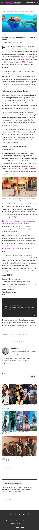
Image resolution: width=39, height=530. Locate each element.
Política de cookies (28, 520)
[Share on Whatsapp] (19, 341)
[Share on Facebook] (14, 341)
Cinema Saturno (24, 523)
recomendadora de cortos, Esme (13, 248)
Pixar (11, 334)
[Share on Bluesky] (23, 342)
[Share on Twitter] (16, 342)
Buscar (4, 373)
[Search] (37, 2)
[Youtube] (32, 2)
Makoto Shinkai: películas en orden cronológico (15, 431)
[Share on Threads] (21, 342)
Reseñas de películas (22, 334)
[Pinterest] (30, 2)
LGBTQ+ (23, 62)
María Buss (7, 42)
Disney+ (5, 334)
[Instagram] (28, 2)
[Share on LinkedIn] (18, 341)
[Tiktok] (34, 2)
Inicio (3, 11)
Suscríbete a (13, 483)
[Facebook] (26, 2)
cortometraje (8, 246)
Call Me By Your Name (28, 169)
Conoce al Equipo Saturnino (14, 520)
